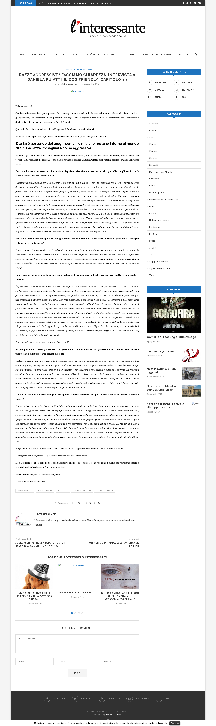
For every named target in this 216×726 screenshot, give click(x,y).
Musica (152, 213)
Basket (152, 130)
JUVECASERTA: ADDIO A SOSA (77, 592)
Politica (153, 233)
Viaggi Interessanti (158, 261)
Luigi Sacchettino (82, 490)
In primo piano (84, 70)
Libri (151, 206)
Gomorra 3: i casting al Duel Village (171, 337)
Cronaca (153, 151)
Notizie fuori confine (159, 220)
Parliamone (39, 54)
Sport (75, 54)
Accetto (175, 723)
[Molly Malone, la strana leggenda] (191, 368)
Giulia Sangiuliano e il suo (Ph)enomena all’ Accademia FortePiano (120, 596)
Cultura (59, 54)
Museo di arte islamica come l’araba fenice (161, 388)
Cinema (152, 144)
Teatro (152, 247)
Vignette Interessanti (157, 54)
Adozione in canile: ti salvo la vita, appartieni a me (165, 405)
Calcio (152, 137)
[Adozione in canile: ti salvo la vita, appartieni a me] (196, 403)
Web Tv (183, 54)
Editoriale (129, 54)
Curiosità (68, 70)
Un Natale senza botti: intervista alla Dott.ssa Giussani (34, 596)
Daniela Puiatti (25, 490)
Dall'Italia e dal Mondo (160, 171)
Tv (150, 254)
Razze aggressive (104, 490)
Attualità (153, 123)
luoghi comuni (65, 143)
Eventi (152, 185)
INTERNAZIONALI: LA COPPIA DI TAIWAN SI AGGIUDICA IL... (80, 3)
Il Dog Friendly (45, 490)
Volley (152, 275)
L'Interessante (70, 84)
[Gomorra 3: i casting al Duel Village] (174, 298)
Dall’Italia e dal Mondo (101, 54)
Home (22, 54)
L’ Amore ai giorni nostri (162, 351)
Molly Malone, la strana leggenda (161, 370)
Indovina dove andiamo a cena (163, 199)
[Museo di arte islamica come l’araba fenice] (191, 386)
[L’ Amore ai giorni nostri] (191, 350)
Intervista (63, 490)
